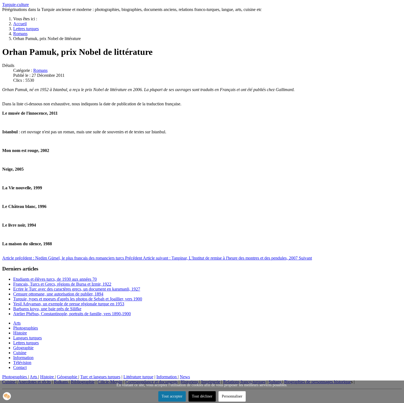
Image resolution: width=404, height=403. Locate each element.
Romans (40, 70)
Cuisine (19, 352)
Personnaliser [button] (232, 396)
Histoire (20, 333)
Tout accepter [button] (172, 396)
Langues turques (27, 338)
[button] (7, 396)
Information (23, 357)
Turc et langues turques (100, 376)
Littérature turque (138, 376)
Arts (17, 323)
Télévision (22, 362)
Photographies (25, 328)
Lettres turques (26, 342)
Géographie (23, 347)
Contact (20, 367)
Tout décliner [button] (202, 396)
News (185, 376)
